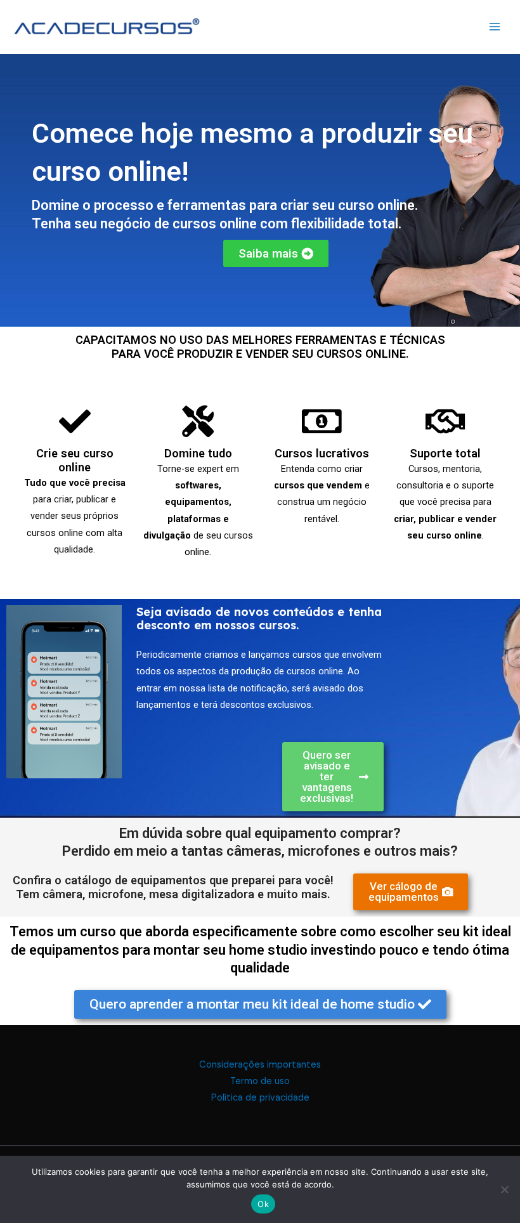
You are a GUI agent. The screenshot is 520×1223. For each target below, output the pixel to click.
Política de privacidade (260, 1098)
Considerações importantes (260, 1065)
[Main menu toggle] (494, 26)
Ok (263, 1204)
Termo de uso (260, 1081)
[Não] (504, 1189)
